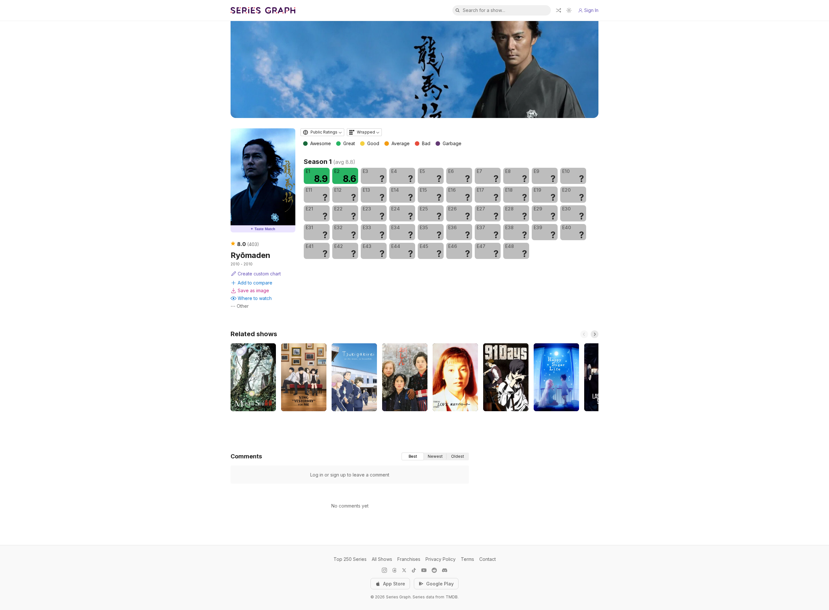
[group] (435, 456)
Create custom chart (259, 273)
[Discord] (444, 570)
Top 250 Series (350, 559)
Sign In (591, 10)
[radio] (413, 456)
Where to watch (255, 298)
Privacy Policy (441, 559)
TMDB (452, 596)
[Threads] (394, 570)
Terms (467, 559)
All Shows (382, 559)
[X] (404, 570)
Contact (487, 559)
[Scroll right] (594, 334)
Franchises (408, 559)
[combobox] (322, 132)
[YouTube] (423, 570)
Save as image (253, 290)
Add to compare (255, 282)
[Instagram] (384, 570)
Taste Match (263, 229)
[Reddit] (434, 570)
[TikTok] (414, 570)
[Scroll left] (584, 334)
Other (243, 306)
